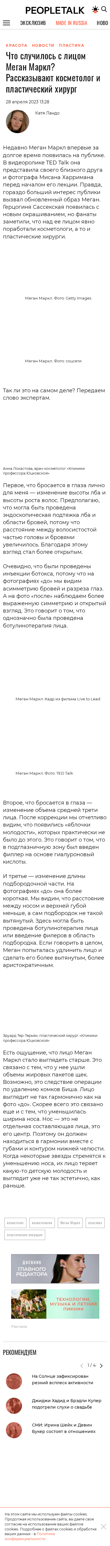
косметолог (15, 1222)
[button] (101, 1366)
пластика (95, 1222)
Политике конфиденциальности (30, 1536)
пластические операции (25, 1234)
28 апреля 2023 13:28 (27, 102)
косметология (42, 1222)
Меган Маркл (70, 1222)
